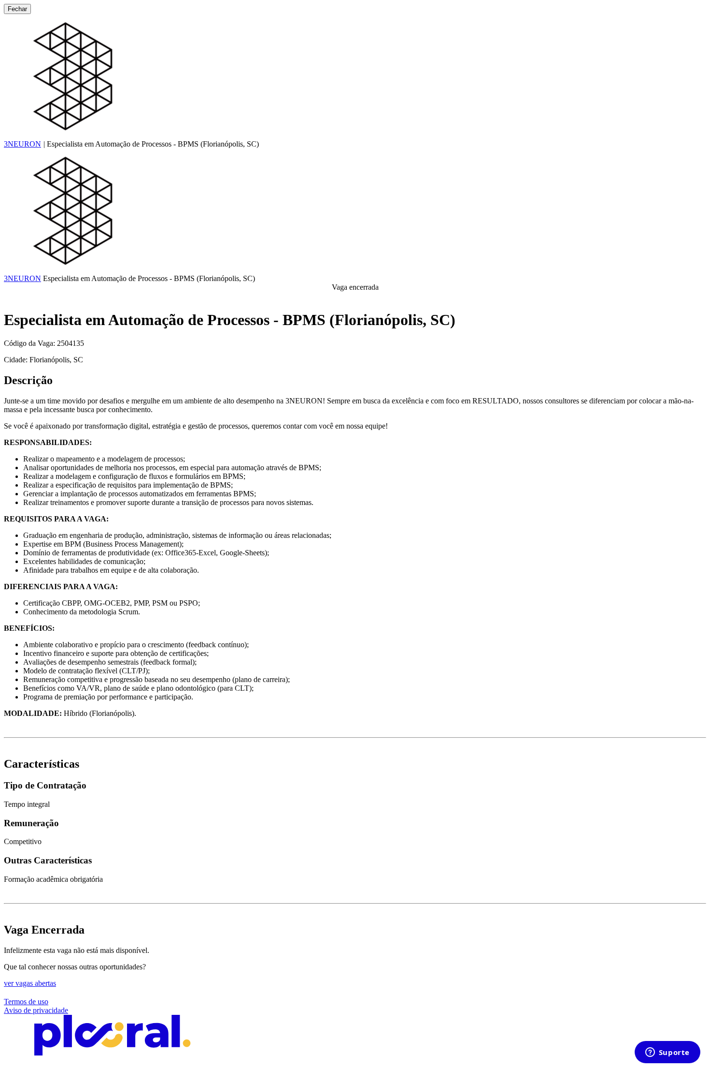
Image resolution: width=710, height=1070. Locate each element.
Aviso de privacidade (36, 1010)
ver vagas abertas (30, 983)
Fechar (17, 9)
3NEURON (22, 144)
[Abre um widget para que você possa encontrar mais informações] (667, 1053)
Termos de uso (26, 1001)
